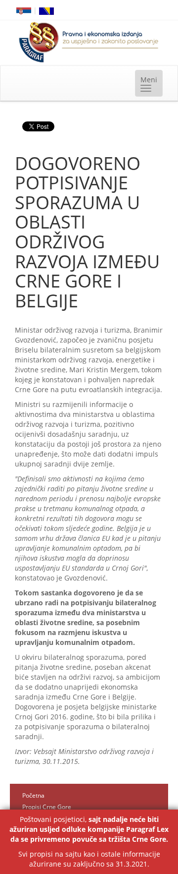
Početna (33, 795)
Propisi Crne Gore (46, 807)
